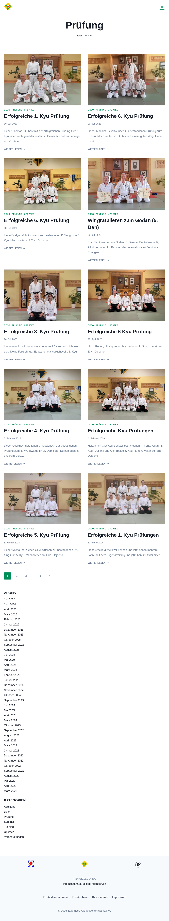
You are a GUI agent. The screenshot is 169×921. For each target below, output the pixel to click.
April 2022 (10, 785)
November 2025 (13, 634)
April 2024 (10, 715)
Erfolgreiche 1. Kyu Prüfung (36, 116)
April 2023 (10, 740)
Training (9, 826)
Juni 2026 (10, 604)
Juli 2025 (9, 654)
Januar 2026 (11, 624)
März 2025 (10, 669)
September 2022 (14, 770)
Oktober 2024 (12, 695)
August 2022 (11, 775)
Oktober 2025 (12, 639)
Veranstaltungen (14, 836)
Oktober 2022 (12, 765)
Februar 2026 (12, 619)
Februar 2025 (12, 675)
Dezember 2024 (13, 685)
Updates (29, 110)
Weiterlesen (14, 149)
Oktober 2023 (12, 725)
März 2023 (10, 745)
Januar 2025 (11, 680)
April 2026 (10, 609)
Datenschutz (100, 897)
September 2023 (14, 730)
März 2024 (10, 720)
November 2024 (13, 690)
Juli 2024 (9, 705)
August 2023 (11, 735)
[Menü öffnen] (162, 7)
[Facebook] (138, 864)
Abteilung (9, 806)
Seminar (9, 821)
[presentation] (42, 79)
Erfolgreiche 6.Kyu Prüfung (120, 331)
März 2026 (10, 614)
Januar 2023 (11, 750)
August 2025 (11, 649)
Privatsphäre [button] (80, 897)
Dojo (7, 110)
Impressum (119, 897)
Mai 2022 (9, 780)
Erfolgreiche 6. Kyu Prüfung (120, 116)
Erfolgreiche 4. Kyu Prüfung (36, 430)
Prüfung (17, 110)
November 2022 (13, 760)
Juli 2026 (9, 599)
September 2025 (14, 644)
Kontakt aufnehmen (55, 897)
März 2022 (10, 791)
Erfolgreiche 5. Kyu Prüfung (36, 535)
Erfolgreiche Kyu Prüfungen (120, 430)
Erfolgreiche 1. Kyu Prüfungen (123, 535)
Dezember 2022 (13, 755)
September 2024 (14, 700)
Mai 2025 (9, 659)
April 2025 (10, 664)
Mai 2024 (9, 710)
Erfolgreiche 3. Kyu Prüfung (36, 331)
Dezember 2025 (13, 629)
